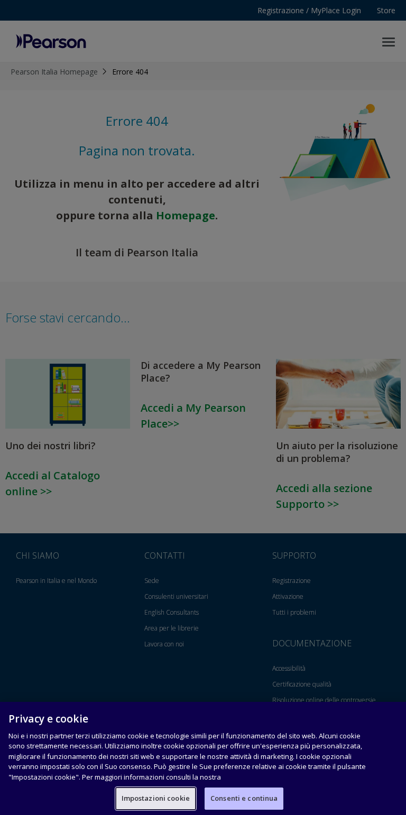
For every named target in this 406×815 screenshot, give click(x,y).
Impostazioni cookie (156, 798)
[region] (203, 758)
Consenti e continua (244, 798)
